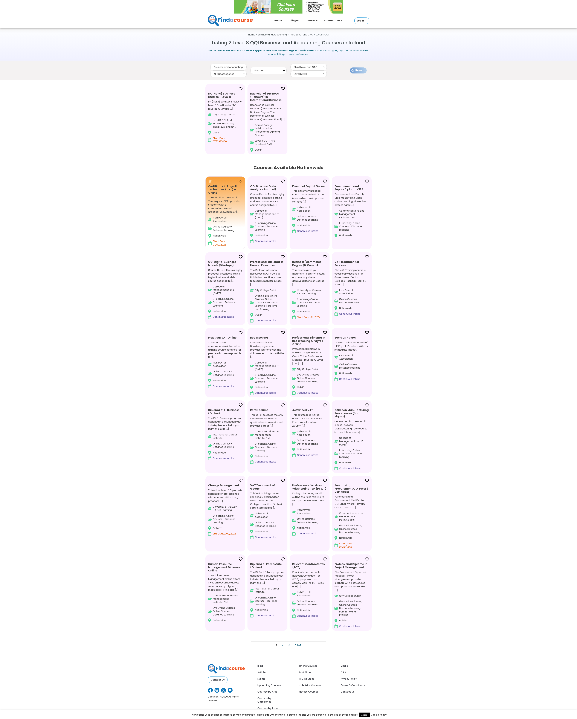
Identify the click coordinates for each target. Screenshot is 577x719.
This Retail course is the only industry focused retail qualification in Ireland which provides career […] (266, 435)
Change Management (223, 485)
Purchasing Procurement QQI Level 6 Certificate (351, 488)
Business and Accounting (272, 34)
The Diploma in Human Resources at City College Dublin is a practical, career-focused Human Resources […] (267, 291)
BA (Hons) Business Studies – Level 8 (221, 95)
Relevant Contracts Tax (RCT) (308, 565)
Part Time (305, 672)
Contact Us (218, 679)
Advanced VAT (302, 410)
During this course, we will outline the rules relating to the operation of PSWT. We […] (309, 509)
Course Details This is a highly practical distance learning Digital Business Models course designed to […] (225, 289)
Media (344, 666)
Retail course (259, 410)
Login (360, 20)
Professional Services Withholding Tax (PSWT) (309, 486)
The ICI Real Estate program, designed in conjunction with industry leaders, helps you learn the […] (267, 589)
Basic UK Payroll (345, 337)
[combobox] (228, 67)
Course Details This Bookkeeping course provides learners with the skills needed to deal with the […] (267, 365)
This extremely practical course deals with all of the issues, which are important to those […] (308, 208)
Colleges (293, 20)
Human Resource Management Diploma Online (224, 567)
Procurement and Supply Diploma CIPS (348, 187)
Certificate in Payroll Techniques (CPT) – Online (222, 189)
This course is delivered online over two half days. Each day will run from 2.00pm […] (307, 432)
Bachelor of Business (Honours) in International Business (265, 97)
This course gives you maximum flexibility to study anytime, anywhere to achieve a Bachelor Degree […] (308, 289)
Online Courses (308, 666)
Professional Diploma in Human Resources (266, 263)
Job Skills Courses (310, 685)
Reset (358, 70)
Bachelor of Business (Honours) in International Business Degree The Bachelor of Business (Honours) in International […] (267, 121)
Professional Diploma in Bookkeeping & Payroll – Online (308, 341)
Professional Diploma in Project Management (350, 565)
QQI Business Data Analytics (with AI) (263, 187)
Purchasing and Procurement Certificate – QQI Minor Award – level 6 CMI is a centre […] (351, 516)
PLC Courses (306, 679)
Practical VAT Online (222, 337)
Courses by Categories (264, 700)
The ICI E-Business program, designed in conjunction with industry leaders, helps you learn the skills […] (224, 434)
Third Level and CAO (301, 34)
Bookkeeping (259, 337)
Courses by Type (267, 708)
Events (261, 679)
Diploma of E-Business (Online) (223, 411)
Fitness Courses (308, 691)
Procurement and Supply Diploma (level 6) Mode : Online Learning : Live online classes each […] (350, 210)
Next (298, 644)
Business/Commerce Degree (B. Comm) (306, 263)
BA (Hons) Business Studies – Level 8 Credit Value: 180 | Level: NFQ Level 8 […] (225, 117)
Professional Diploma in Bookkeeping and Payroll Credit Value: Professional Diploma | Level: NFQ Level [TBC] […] (308, 365)
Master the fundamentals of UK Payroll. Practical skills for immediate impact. (351, 358)
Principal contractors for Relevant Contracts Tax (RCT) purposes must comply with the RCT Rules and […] (308, 590)
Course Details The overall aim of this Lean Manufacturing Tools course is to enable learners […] (351, 439)
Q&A (343, 672)
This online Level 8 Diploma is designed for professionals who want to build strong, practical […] (225, 509)
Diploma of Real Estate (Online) (266, 565)
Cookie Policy (379, 714)
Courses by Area (267, 691)
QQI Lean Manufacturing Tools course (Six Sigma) (351, 413)
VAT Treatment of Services (346, 263)
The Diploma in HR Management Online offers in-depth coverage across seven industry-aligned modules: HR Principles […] (224, 592)
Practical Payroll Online (308, 186)
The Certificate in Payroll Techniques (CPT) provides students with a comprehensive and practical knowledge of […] (224, 215)
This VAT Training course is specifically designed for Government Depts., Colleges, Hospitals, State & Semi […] (350, 287)
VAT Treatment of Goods (262, 486)
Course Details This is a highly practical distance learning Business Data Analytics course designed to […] (267, 213)
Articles (262, 672)
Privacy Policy (348, 679)
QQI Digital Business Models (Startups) (222, 263)
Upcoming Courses (269, 685)
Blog (260, 666)
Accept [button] (364, 714)
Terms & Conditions (352, 685)
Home (278, 20)
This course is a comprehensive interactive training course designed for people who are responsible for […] (224, 362)
